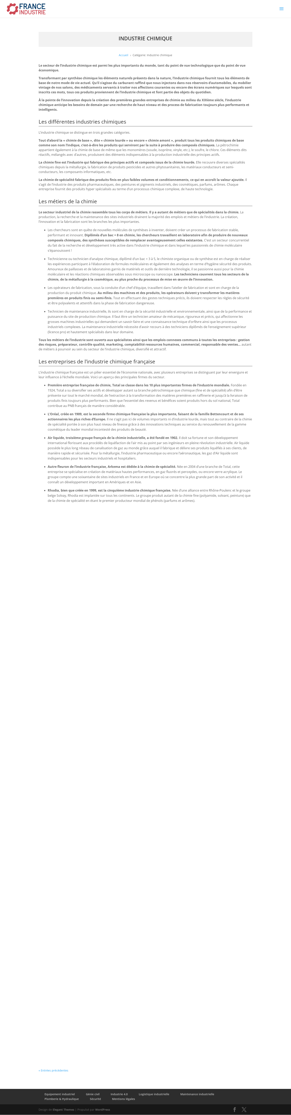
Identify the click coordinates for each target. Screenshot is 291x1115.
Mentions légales (123, 1099)
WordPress (102, 1109)
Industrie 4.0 (119, 1094)
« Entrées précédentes (53, 1070)
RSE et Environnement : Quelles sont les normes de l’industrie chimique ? (104, 636)
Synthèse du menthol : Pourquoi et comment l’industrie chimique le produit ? (107, 812)
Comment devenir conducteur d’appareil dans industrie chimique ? (98, 975)
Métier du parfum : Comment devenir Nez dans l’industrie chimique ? (100, 916)
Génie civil (93, 1094)
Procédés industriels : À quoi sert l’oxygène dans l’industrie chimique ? (101, 518)
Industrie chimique (74, 528)
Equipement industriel (60, 1094)
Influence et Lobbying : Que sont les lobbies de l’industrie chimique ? (100, 694)
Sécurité (95, 1099)
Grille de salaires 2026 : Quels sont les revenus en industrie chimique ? (102, 581)
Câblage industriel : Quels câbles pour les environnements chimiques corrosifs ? (110, 1034)
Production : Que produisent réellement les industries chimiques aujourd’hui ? (108, 753)
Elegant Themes (63, 1109)
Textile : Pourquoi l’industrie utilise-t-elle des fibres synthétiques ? (97, 876)
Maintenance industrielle (197, 1094)
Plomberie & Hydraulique (62, 1099)
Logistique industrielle (154, 1094)
